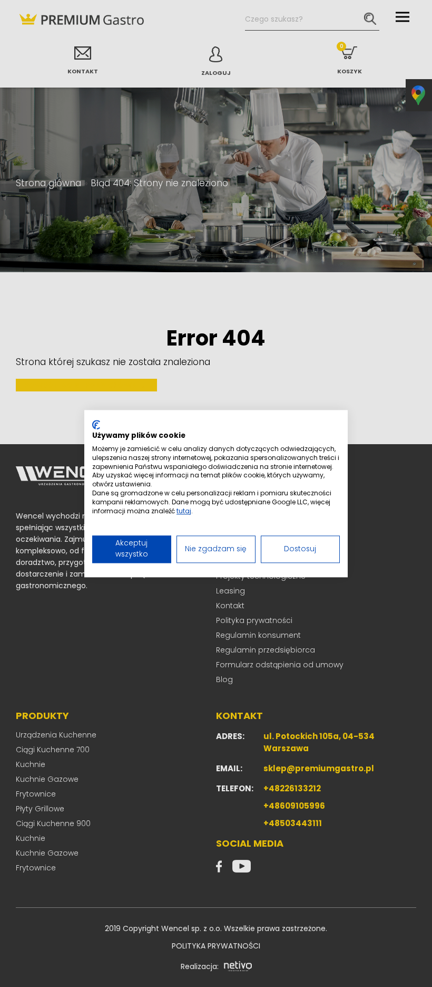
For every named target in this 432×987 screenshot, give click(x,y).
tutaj (183, 510)
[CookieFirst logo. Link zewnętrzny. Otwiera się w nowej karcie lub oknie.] (96, 424)
